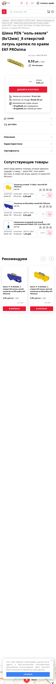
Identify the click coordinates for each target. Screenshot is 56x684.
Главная (5, 20)
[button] (43, 258)
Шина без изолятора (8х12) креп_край (31, 23)
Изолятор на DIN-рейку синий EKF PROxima (32, 203)
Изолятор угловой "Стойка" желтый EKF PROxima (30, 186)
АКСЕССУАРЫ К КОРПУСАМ (23, 20)
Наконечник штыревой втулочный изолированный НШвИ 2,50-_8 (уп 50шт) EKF (32, 223)
